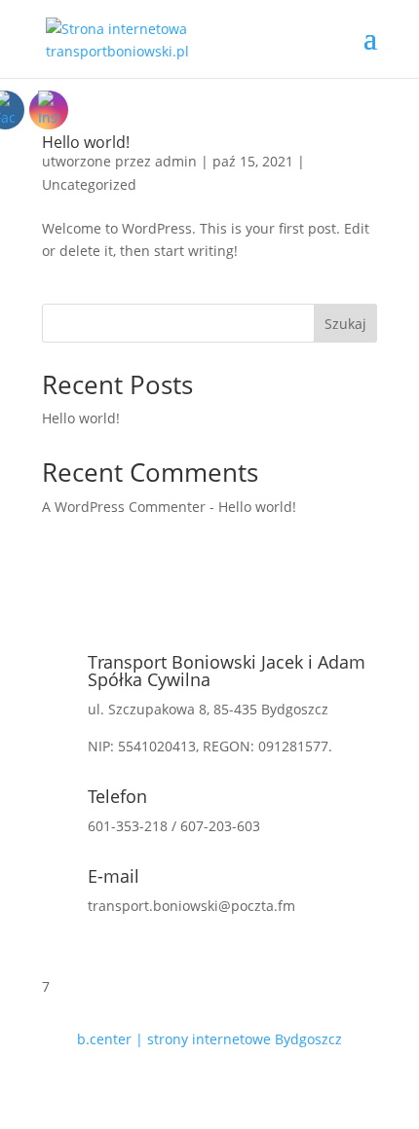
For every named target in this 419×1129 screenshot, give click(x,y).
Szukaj (345, 323)
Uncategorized (89, 184)
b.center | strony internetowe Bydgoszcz (209, 1039)
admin (176, 161)
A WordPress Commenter (124, 506)
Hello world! (86, 142)
